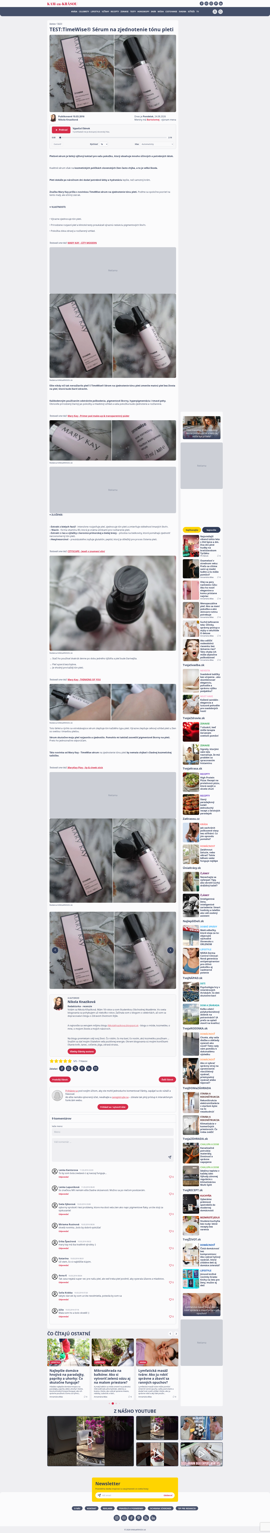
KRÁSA (74, 11)
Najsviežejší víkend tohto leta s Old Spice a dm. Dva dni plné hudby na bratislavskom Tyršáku (210, 545)
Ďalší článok (167, 1079)
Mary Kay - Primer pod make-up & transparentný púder (98, 415)
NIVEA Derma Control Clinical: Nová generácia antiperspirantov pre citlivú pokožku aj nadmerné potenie (209, 963)
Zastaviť (57, 144)
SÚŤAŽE (191, 11)
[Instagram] (211, 3)
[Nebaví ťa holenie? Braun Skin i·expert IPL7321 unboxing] (157, 1454)
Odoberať (168, 1495)
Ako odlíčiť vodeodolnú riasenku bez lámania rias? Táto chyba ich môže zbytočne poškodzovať (208, 649)
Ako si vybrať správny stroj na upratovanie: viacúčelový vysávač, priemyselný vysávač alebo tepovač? (209, 1073)
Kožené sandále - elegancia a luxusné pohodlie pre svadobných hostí (210, 705)
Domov (53, 24)
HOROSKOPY (143, 11)
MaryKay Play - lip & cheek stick (85, 767)
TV (197, 11)
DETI (202, 983)
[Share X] (75, 1068)
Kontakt (91, 1508)
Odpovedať (64, 1177)
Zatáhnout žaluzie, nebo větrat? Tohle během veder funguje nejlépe (209, 855)
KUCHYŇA (205, 1195)
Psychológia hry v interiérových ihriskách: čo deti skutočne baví (210, 991)
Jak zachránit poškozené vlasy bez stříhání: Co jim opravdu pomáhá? (209, 833)
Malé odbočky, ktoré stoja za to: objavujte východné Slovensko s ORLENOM (209, 937)
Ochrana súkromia (160, 1508)
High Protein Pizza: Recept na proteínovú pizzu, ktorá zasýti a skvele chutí (210, 783)
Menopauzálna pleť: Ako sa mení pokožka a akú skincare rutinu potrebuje (210, 609)
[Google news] (146, 1518)
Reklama (107, 1508)
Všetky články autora (82, 1051)
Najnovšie (211, 530)
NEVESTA (205, 670)
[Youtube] (206, 3)
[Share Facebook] (62, 1068)
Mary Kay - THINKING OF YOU (84, 679)
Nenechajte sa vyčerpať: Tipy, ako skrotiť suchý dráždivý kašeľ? (210, 881)
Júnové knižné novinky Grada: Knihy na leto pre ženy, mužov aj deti (210, 1280)
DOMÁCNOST (207, 846)
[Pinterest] (216, 3)
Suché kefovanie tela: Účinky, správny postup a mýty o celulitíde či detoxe (210, 628)
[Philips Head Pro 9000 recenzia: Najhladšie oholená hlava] (201, 1428)
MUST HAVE (206, 696)
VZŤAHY (105, 11)
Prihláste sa (71, 1090)
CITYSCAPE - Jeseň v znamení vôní (86, 551)
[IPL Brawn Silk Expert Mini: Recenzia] (201, 1454)
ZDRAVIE (125, 11)
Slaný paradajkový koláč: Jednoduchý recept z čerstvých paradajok (210, 806)
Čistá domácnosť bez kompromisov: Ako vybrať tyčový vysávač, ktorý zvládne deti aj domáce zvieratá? (210, 1257)
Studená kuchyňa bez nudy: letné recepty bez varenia (210, 1225)
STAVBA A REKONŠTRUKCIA (209, 1095)
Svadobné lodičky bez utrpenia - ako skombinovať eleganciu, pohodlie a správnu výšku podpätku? (210, 683)
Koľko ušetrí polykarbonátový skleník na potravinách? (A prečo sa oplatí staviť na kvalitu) (210, 1016)
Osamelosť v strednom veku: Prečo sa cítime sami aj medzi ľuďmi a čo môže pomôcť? (209, 567)
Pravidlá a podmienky (131, 1508)
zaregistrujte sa (120, 1097)
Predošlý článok (60, 1079)
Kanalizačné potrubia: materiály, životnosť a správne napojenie (207, 1155)
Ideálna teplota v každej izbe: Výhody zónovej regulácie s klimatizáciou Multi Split (209, 1177)
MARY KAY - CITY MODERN (82, 242)
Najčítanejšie (192, 530)
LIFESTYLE (95, 11)
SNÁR (153, 11)
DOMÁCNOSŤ (207, 1033)
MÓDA (161, 11)
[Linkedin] (221, 3)
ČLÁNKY (204, 873)
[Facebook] (202, 3)
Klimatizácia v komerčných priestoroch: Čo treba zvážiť (208, 1127)
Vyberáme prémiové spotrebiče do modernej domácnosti (207, 1205)
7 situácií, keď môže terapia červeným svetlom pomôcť (209, 731)
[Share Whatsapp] (68, 1068)
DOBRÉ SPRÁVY (208, 926)
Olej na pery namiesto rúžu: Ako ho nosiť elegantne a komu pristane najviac (208, 589)
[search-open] (220, 11)
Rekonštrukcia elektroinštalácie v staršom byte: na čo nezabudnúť (209, 1106)
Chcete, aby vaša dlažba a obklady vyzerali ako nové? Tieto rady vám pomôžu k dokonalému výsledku (209, 1046)
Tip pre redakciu (187, 1508)
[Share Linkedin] (89, 1068)
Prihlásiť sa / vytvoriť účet (112, 1107)
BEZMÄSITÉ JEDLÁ (210, 1217)
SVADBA (182, 11)
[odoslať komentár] (169, 1157)
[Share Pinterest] (82, 1068)
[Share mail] (95, 1068)
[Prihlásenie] (215, 11)
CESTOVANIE (171, 11)
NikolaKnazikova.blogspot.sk (123, 1025)
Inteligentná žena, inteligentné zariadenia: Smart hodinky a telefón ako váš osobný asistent (210, 907)
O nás (77, 1508)
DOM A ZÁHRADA (209, 1005)
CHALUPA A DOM (209, 1144)
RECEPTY (115, 11)
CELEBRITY (84, 11)
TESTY (133, 11)
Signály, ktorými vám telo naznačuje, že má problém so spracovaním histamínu (210, 756)
